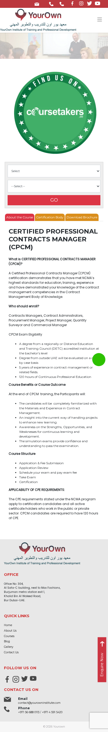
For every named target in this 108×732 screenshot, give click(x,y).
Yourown (59, 726)
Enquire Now (102, 665)
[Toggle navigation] (99, 19)
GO (54, 200)
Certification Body (49, 217)
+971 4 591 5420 (63, 3)
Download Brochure (82, 217)
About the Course (19, 217)
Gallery (8, 647)
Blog (7, 641)
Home (8, 625)
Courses (9, 636)
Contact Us (11, 652)
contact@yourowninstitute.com (38, 3)
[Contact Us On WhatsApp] (98, 359)
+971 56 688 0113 (52, 3)
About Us (10, 630)
